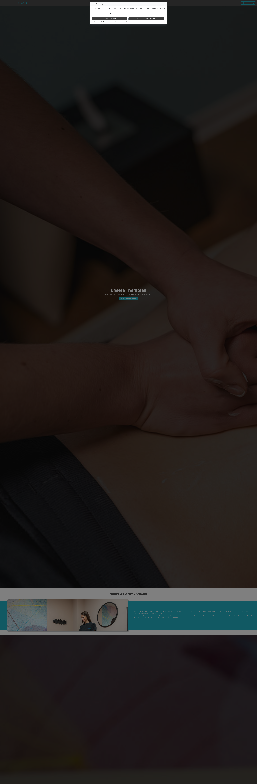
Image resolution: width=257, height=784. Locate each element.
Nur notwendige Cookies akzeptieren (146, 18)
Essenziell (96, 13)
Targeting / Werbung (106, 13)
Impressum (129, 21)
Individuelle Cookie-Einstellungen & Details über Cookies (105, 21)
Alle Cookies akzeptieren (110, 18)
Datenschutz (123, 21)
